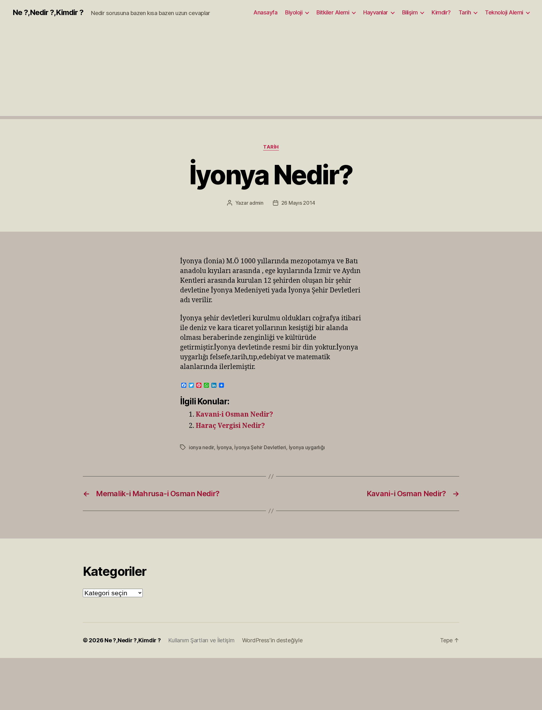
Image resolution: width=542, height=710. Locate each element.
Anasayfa (265, 12)
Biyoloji (293, 12)
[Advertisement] (271, 72)
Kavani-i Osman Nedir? (234, 414)
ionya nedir (201, 447)
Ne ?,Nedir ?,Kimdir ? (48, 12)
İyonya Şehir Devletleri (260, 447)
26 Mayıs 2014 (298, 203)
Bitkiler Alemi (332, 12)
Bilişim (410, 12)
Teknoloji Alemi (504, 12)
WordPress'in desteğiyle (272, 640)
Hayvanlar (375, 12)
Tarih (465, 12)
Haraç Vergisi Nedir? (230, 426)
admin (256, 203)
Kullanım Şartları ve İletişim (201, 640)
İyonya (224, 447)
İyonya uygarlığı (307, 447)
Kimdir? (441, 12)
